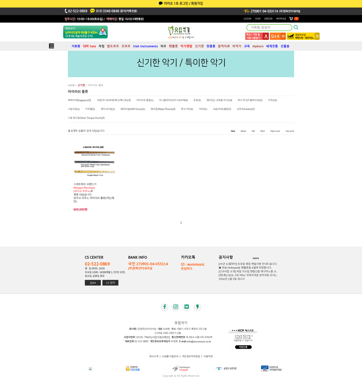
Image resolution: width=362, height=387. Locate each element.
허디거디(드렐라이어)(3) (250, 100)
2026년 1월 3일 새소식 (232, 279)
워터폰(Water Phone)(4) (163, 109)
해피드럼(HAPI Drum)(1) (132, 109)
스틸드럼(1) (74, 109)
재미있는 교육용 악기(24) (219, 100)
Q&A (93, 282)
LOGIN (247, 18)
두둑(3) (197, 100)
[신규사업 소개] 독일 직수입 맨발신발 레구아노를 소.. (248, 271)
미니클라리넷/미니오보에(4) (173, 100)
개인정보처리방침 (191, 356)
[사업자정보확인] (160, 337)
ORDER (268, 18)
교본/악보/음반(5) (222, 109)
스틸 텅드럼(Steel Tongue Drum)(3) (86, 118)
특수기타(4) (187, 109)
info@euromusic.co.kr (199, 341)
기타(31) (203, 109)
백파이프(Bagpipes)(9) (79, 100)
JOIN (258, 18)
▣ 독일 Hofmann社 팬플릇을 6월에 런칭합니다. (245, 267)
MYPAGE (281, 18)
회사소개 (153, 356)
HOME (71, 85)
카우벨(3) (90, 109)
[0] (292, 18)
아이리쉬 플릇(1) (145, 100)
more (256, 258)
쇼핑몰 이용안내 (170, 356)
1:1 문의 (110, 282)
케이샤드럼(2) (108, 109)
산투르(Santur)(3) (246, 109)
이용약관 (208, 356)
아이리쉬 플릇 (95, 85)
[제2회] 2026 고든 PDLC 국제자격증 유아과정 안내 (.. (248, 275)
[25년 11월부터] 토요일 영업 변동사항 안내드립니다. (248, 264)
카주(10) (272, 100)
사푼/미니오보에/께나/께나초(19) (114, 100)
